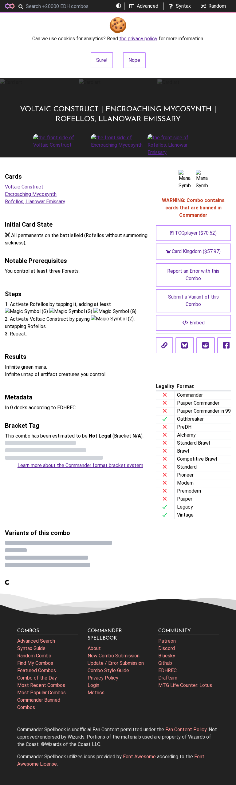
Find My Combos (35, 663)
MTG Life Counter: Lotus (185, 685)
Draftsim (167, 678)
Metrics (96, 693)
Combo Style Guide (108, 670)
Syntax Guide (31, 648)
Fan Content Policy (185, 729)
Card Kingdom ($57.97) (196, 251)
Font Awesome (139, 756)
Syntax (183, 6)
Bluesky (166, 656)
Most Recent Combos (41, 685)
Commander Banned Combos (38, 703)
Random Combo (34, 656)
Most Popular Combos (41, 693)
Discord (166, 648)
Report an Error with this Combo (193, 274)
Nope (134, 60)
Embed (197, 323)
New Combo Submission (114, 656)
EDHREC (167, 670)
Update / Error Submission (116, 663)
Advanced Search (36, 641)
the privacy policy (138, 39)
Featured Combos (36, 670)
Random (217, 6)
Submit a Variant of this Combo (193, 300)
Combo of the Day (37, 678)
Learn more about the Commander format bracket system (80, 465)
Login (93, 685)
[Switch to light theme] (119, 6)
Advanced (147, 6)
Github (165, 663)
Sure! (102, 60)
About (94, 648)
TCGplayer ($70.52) (196, 233)
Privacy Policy (103, 678)
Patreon (167, 641)
